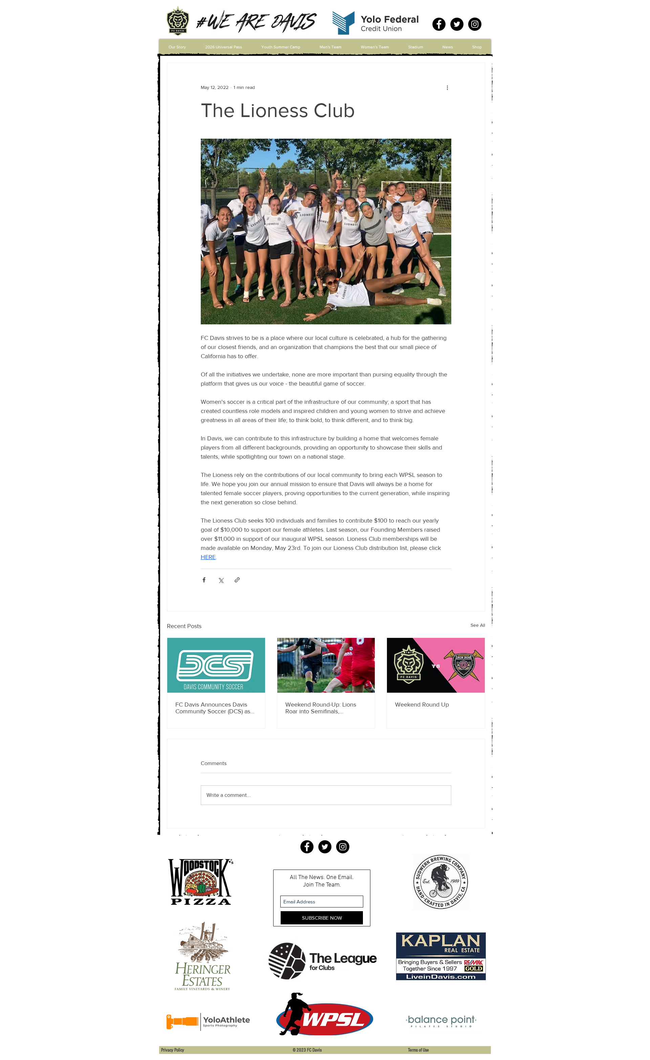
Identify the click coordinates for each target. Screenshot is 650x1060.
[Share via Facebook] (204, 580)
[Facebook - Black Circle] (439, 24)
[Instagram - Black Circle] (474, 24)
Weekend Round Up (422, 704)
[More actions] (447, 87)
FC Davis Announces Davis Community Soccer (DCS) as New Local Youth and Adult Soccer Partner (212, 708)
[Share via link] (237, 580)
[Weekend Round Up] (436, 665)
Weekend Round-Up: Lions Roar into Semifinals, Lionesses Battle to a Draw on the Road (324, 708)
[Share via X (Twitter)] (220, 580)
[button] (330, 47)
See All (478, 625)
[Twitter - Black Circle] (456, 24)
